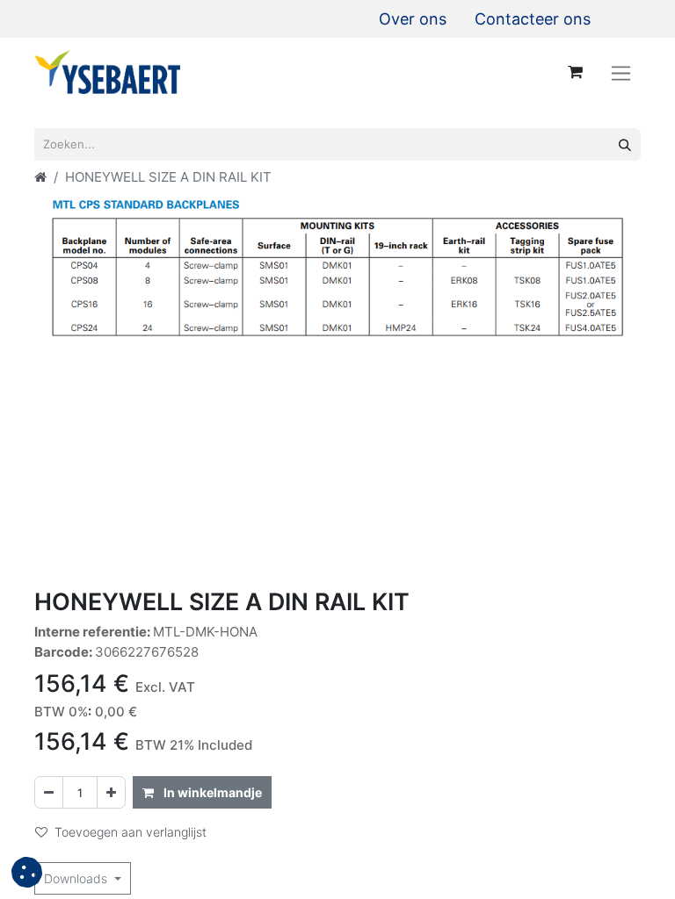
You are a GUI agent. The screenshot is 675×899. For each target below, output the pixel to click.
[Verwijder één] (48, 792)
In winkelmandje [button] (211, 792)
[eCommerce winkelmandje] (574, 72)
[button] (26, 872)
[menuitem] (412, 19)
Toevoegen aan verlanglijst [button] (130, 831)
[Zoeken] (625, 144)
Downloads (77, 878)
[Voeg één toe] (111, 792)
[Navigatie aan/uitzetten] (621, 72)
